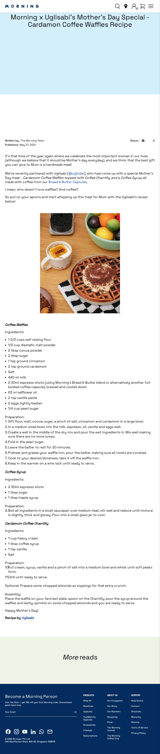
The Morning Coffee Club (113, 737)
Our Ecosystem (115, 700)
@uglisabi (76, 173)
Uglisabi (28, 618)
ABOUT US (112, 695)
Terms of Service (139, 727)
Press (110, 722)
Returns (135, 722)
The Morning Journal (113, 729)
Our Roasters (113, 711)
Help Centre (137, 700)
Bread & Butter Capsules (68, 182)
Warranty (136, 717)
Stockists (136, 711)
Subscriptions (90, 735)
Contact (135, 706)
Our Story (112, 706)
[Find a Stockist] (125, 6)
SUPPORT (135, 695)
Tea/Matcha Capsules (89, 718)
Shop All (87, 700)
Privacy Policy (138, 733)
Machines (88, 706)
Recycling (112, 717)
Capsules (87, 711)
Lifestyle (87, 730)
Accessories (89, 725)
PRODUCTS (88, 695)
